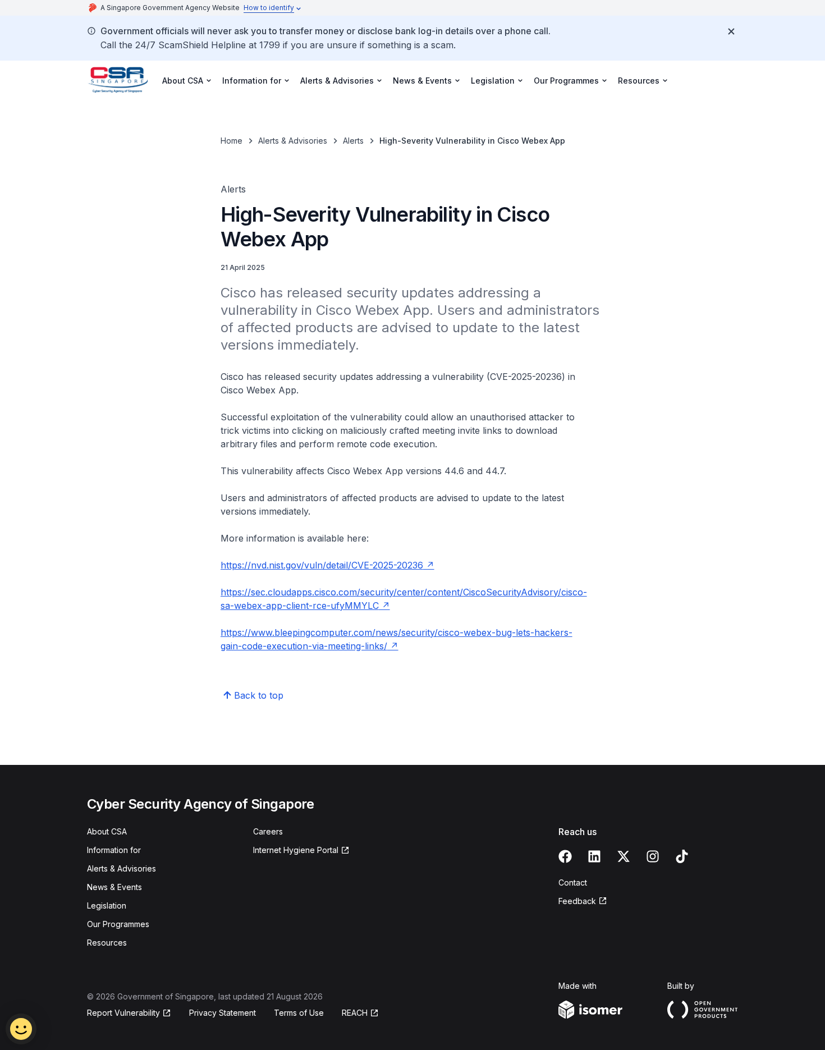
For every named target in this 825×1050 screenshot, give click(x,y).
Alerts (353, 140)
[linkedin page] (594, 856)
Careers (268, 831)
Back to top (258, 695)
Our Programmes (118, 924)
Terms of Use (299, 1012)
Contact (572, 882)
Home (231, 140)
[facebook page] (565, 856)
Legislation (106, 905)
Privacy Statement (222, 1012)
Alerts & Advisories (292, 140)
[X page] (623, 856)
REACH (355, 1012)
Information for (114, 850)
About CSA (107, 831)
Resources (107, 942)
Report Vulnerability (123, 1012)
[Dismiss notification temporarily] (731, 31)
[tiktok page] (682, 856)
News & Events (114, 887)
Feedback (577, 901)
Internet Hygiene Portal (295, 850)
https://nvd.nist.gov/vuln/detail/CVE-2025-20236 (322, 565)
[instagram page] (652, 856)
